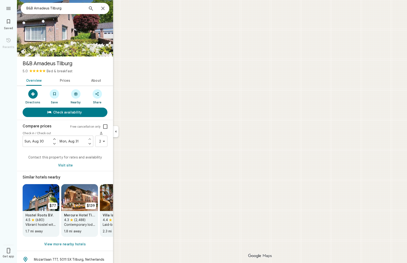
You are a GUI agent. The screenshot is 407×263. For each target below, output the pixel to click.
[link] (41, 210)
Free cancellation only (85, 126)
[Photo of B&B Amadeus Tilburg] (65, 28)
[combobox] (55, 8)
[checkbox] (105, 126)
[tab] (33, 80)
